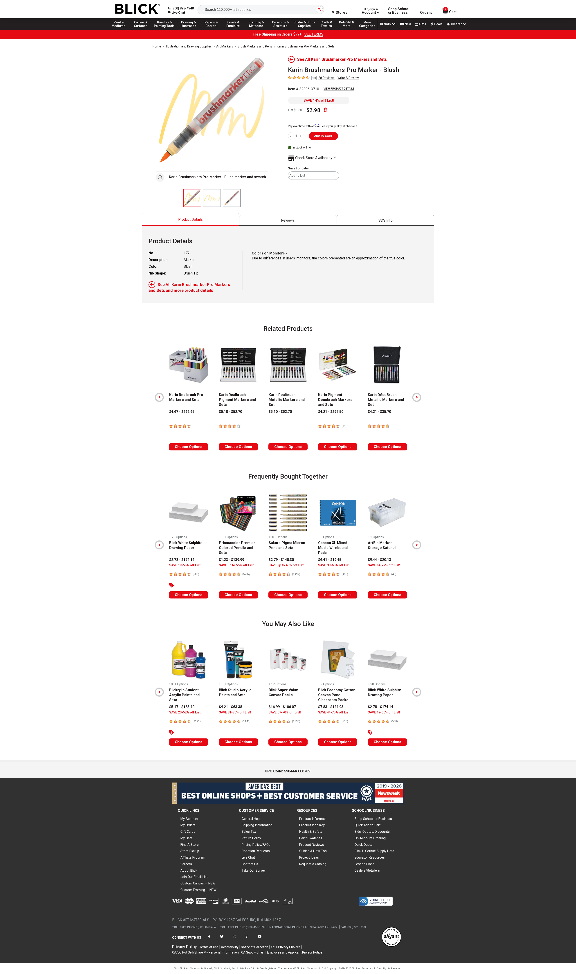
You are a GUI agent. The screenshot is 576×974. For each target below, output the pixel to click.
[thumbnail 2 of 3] (212, 198)
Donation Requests (256, 851)
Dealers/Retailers (367, 870)
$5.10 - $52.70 (230, 411)
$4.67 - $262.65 (181, 411)
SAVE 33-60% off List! (334, 565)
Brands (385, 24)
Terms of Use (208, 947)
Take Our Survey (254, 870)
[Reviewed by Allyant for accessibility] (391, 937)
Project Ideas (309, 857)
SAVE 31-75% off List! (235, 712)
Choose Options (188, 447)
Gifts (422, 24)
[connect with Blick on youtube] (259, 939)
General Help (251, 819)
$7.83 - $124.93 (330, 707)
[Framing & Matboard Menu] (256, 29)
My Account (189, 819)
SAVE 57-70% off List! (285, 712)
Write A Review (348, 78)
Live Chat (248, 857)
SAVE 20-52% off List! (185, 712)
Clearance (458, 24)
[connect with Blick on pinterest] (247, 939)
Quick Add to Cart (367, 825)
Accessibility (229, 947)
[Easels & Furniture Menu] (234, 29)
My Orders (188, 825)
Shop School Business (398, 10)
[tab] (190, 219)
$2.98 (313, 110)
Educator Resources (370, 857)
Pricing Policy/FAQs (256, 845)
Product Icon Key (312, 825)
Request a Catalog (312, 864)
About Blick (188, 870)
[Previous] (159, 397)
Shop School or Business (373, 819)
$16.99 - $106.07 (282, 707)
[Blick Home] (137, 9)
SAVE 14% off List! (319, 100)
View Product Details (339, 88)
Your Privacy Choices (285, 947)
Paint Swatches (310, 838)
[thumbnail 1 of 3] (192, 198)
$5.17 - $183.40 (181, 707)
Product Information (314, 819)
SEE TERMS (313, 34)
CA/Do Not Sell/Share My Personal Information (205, 952)
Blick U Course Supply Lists (374, 851)
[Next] (416, 397)
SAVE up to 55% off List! (236, 565)
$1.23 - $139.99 (231, 560)
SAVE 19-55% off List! (185, 565)
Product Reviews (311, 845)
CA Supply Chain (253, 952)
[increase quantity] (301, 136)
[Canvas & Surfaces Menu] (141, 29)
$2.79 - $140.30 (281, 560)
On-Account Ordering (370, 838)
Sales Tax (249, 832)
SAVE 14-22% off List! (384, 565)
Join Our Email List (194, 877)
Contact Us (250, 864)
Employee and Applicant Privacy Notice (294, 952)
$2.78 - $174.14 (181, 560)
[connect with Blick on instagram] (234, 939)
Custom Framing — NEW (198, 890)
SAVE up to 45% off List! (286, 565)
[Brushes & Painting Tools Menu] (164, 29)
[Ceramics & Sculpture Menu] (280, 29)
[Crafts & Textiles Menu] (328, 29)
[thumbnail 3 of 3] (232, 198)
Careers (186, 864)
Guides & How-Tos (313, 851)
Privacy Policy (184, 946)
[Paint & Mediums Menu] (120, 29)
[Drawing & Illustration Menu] (188, 29)
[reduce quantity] (291, 136)
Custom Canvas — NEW (197, 883)
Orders (426, 12)
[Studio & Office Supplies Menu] (304, 29)
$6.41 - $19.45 (329, 560)
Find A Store (189, 845)
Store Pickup (189, 851)
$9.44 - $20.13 (379, 560)
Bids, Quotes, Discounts (372, 832)
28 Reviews (326, 78)
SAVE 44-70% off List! (334, 712)
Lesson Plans (364, 864)
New (408, 24)
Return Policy (251, 838)
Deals (438, 24)
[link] (176, 12)
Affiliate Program (192, 857)
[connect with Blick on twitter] (221, 939)
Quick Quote (364, 845)
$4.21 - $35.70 (379, 411)
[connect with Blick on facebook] (209, 939)
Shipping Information (257, 825)
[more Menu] (367, 29)
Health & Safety (310, 832)
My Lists (186, 838)
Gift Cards (187, 832)
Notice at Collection (254, 947)
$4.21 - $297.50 (330, 411)
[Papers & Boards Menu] (213, 29)
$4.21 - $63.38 (230, 707)
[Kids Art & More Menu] (348, 29)
